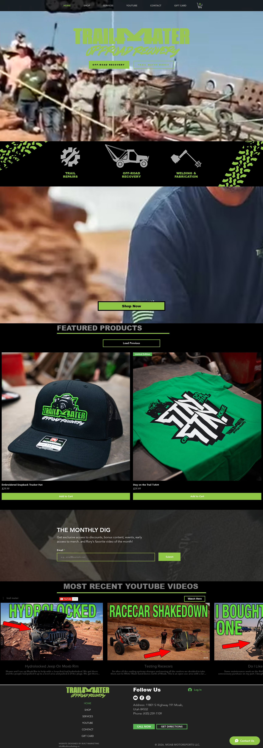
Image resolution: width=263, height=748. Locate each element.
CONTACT (87, 729)
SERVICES (87, 716)
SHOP (87, 709)
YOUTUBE (87, 723)
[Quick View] (66, 416)
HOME (87, 703)
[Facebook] (142, 697)
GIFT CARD (88, 736)
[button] (200, 5)
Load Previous (131, 343)
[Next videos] (259, 631)
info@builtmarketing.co (69, 746)
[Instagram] (148, 697)
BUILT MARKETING (90, 743)
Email (60, 550)
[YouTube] (135, 697)
